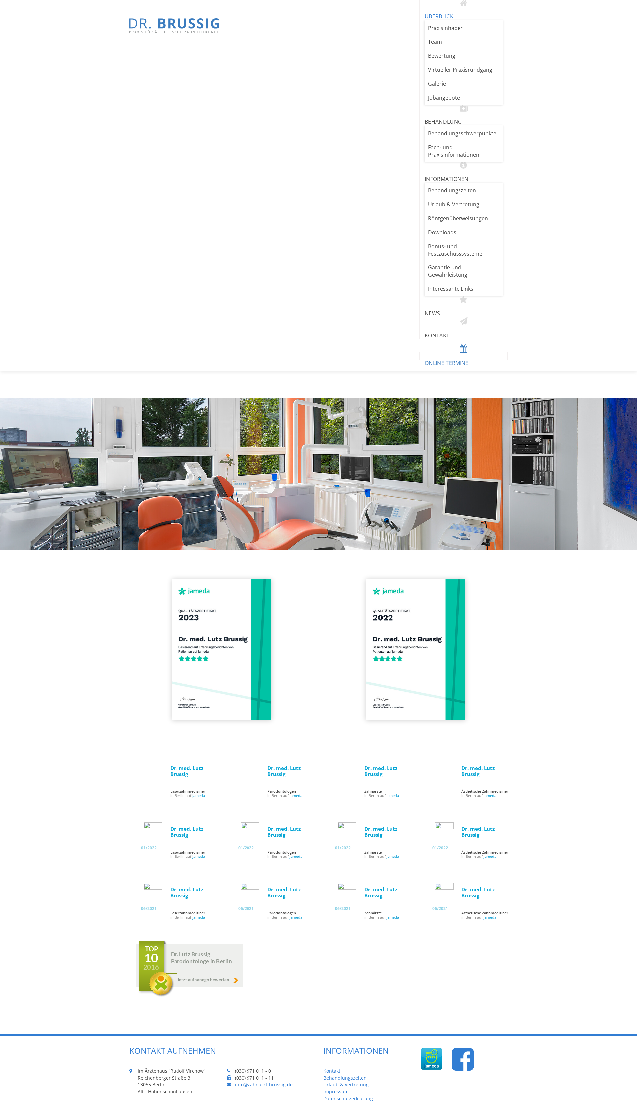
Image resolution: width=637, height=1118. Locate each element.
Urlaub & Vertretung (346, 1084)
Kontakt (331, 1071)
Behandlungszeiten (345, 1078)
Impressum (336, 1091)
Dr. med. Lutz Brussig (186, 771)
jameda (198, 795)
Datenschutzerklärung (348, 1098)
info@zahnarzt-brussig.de (264, 1084)
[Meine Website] (174, 31)
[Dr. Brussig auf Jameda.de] (431, 1067)
